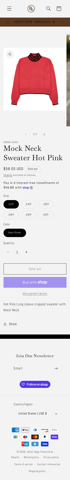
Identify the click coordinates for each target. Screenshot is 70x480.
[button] (9, 9)
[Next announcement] (62, 22)
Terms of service (23, 464)
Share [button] (13, 324)
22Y (48, 215)
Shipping (8, 175)
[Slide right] (44, 134)
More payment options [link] (35, 293)
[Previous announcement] (8, 22)
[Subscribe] (56, 368)
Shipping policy (37, 471)
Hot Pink (17, 233)
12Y (13, 205)
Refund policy (31, 457)
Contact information (48, 464)
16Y (48, 205)
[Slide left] (25, 134)
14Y (31, 205)
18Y (13, 215)
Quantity (9, 243)
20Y (31, 215)
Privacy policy (51, 457)
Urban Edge (33, 451)
